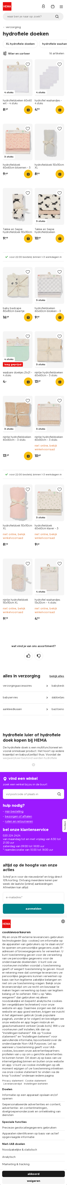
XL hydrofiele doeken (20, 43)
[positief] (28, 656)
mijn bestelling (14, 811)
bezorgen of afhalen (18, 816)
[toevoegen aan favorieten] (28, 64)
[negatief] (38, 656)
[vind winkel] (59, 794)
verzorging (13, 27)
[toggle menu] (61, 6)
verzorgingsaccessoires (17, 685)
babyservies (10, 697)
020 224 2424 (11, 835)
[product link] (18, 77)
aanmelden (33, 908)
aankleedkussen (12, 709)
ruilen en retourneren (19, 821)
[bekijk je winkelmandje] (52, 6)
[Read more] (33, 764)
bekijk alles (56, 676)
